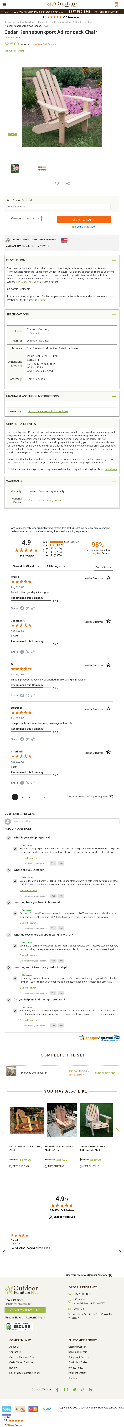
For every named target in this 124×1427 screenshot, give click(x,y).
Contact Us (15, 1351)
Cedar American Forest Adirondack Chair (94, 1148)
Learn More (111, 469)
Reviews (14, 1367)
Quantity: (16, 218)
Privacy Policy (75, 1367)
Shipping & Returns (78, 1357)
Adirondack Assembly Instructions (48, 411)
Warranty (14, 481)
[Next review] (120, 1253)
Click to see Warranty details (45, 500)
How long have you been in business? (37, 902)
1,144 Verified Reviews (62, 1210)
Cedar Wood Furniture (21, 1362)
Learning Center (77, 1346)
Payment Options (78, 1372)
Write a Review (103, 567)
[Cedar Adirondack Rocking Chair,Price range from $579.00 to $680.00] (27, 1120)
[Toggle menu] (4, 4)
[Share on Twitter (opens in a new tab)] (28, 608)
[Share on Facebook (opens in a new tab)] (22, 608)
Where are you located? (29, 869)
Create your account (25, 1310)
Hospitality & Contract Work (24, 1372)
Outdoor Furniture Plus (21, 1357)
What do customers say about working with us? (43, 934)
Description (15, 260)
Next (117, 1131)
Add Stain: (19, 200)
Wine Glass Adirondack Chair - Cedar (59, 1148)
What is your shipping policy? (32, 837)
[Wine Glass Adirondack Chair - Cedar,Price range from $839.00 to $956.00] (62, 1120)
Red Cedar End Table (27, 282)
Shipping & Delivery (21, 424)
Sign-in (42, 1317)
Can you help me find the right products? (39, 999)
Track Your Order (77, 1362)
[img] (62, 1205)
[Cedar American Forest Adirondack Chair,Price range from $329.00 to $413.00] (97, 1120)
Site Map (73, 1378)
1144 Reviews (30, 555)
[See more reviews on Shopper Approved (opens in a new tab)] (33, 608)
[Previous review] (3, 1253)
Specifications (17, 314)
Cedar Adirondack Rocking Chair (25, 1148)
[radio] (62, 542)
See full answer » (28, 857)
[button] (53, 863)
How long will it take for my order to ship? (40, 967)
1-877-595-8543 (79, 11)
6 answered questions (14, 51)
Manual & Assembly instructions (32, 396)
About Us (14, 1346)
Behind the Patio (77, 1351)
